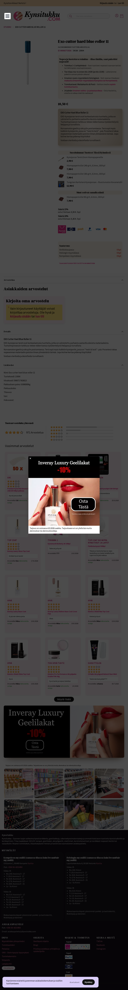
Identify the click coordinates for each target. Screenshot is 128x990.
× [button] (30, 458)
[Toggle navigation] (7, 16)
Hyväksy (88, 982)
